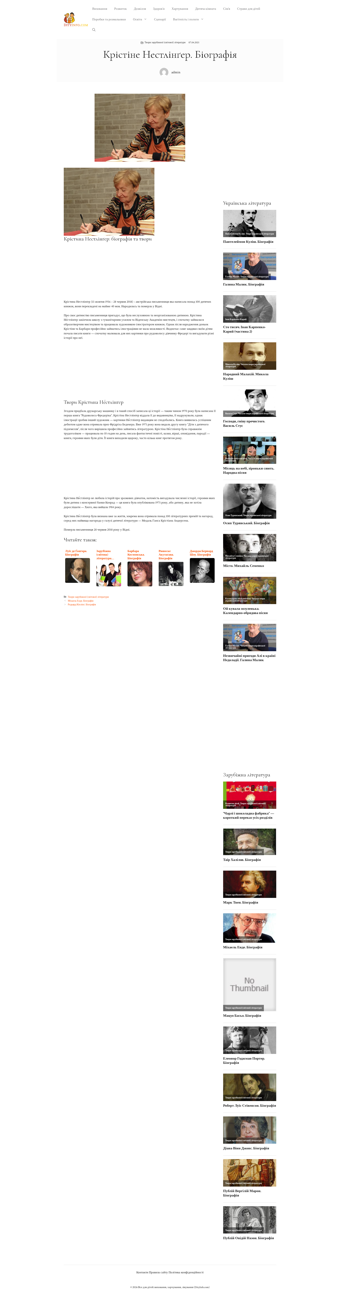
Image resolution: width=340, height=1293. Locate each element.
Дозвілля (140, 9)
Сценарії (160, 19)
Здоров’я (159, 9)
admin (175, 72)
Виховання (99, 9)
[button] (94, 30)
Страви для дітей (248, 9)
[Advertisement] (140, 270)
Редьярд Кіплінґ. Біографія (82, 604)
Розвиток (120, 9)
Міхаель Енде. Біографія (80, 600)
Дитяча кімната (205, 9)
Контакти (142, 1272)
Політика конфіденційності (186, 1272)
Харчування (180, 9)
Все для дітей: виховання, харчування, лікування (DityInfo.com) (174, 1287)
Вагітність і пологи (186, 19)
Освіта (137, 19)
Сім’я (226, 9)
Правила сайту (158, 1272)
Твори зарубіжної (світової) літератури (165, 42)
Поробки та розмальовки (109, 19)
